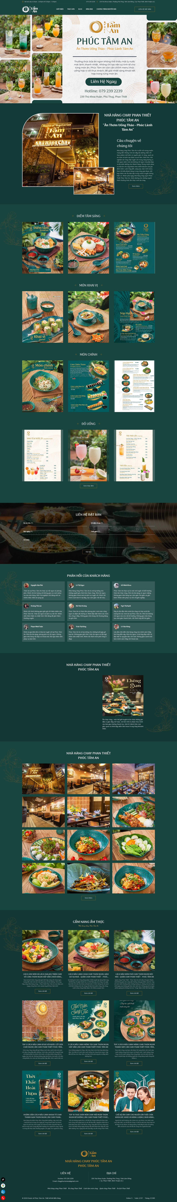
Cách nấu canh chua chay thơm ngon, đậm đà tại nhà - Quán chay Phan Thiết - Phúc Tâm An (88, 977)
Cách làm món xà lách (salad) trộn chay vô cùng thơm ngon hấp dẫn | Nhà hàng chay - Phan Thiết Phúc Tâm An (42, 977)
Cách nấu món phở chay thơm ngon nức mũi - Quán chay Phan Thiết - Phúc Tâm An (134, 975)
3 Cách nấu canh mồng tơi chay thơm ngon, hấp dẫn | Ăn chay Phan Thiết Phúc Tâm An (88, 1046)
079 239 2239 (90, 2)
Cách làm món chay (90, 1188)
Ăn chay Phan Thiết (75, 1188)
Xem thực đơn (88, 486)
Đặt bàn (88, 552)
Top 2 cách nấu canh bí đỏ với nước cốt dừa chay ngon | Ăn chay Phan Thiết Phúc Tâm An (42, 1047)
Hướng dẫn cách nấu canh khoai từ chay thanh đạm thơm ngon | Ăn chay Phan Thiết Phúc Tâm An (42, 1117)
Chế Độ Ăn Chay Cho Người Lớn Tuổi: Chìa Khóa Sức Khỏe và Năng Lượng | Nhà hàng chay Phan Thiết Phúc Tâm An (134, 1117)
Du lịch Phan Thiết (123, 1188)
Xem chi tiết (42, 991)
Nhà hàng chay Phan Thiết (56, 1188)
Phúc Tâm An (39, 1198)
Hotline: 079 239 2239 (65, 1178)
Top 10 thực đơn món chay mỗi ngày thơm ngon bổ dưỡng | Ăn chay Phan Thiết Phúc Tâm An (88, 1117)
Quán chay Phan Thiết (107, 1188)
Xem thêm (136, 186)
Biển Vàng (57, 1198)
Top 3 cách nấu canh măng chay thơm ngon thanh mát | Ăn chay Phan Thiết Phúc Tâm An (134, 1047)
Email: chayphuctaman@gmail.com (65, 1181)
